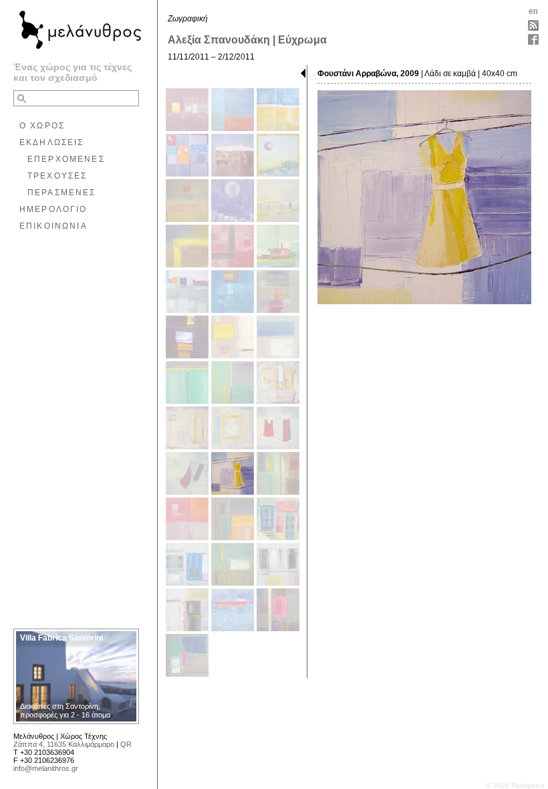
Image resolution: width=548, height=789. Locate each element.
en (533, 11)
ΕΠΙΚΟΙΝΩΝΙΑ (53, 226)
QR (126, 744)
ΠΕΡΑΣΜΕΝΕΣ (61, 192)
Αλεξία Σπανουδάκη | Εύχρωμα (247, 39)
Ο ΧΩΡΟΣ (42, 125)
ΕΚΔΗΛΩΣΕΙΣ (51, 142)
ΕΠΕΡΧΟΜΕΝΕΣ (66, 159)
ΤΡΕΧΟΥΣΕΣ (57, 176)
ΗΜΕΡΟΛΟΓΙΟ (53, 209)
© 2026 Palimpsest (516, 785)
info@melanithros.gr (45, 768)
